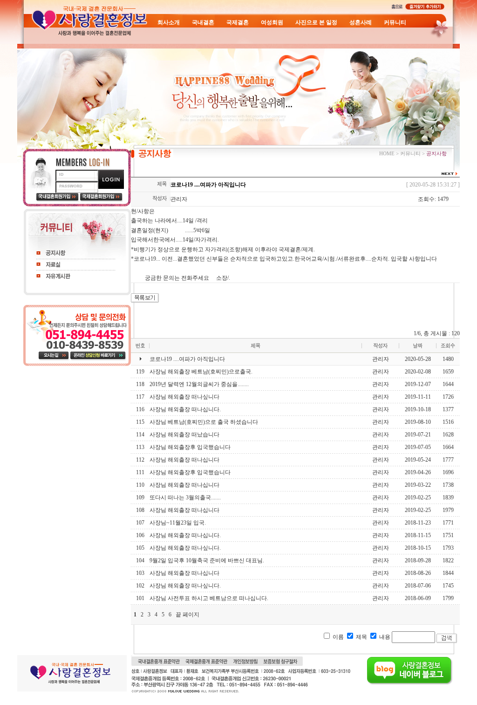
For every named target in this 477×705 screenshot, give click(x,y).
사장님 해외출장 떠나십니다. (185, 409)
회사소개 (168, 22)
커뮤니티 (395, 22)
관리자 (178, 199)
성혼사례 (360, 22)
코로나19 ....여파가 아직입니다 (187, 359)
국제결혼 (237, 22)
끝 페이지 (187, 614)
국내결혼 (203, 22)
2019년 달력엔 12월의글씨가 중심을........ (199, 384)
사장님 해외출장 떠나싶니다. (185, 548)
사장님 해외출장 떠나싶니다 (184, 397)
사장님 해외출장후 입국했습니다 (190, 447)
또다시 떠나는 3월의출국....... (185, 497)
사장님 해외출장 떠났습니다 (184, 434)
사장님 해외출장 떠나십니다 (184, 459)
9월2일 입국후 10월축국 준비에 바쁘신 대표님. (207, 560)
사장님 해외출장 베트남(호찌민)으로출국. (201, 371)
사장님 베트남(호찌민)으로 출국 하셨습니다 (204, 422)
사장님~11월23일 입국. (178, 522)
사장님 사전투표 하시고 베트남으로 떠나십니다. (209, 598)
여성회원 (272, 22)
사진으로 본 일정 (316, 22)
